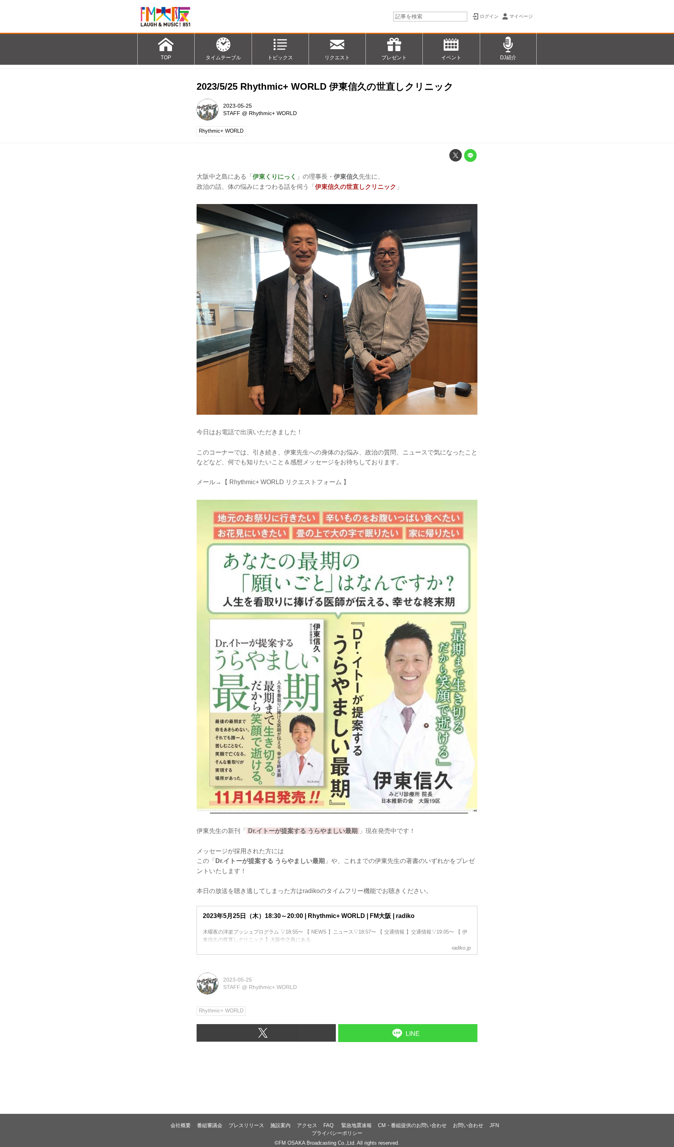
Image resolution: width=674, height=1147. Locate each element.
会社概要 (180, 1125)
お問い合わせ (468, 1125)
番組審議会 (209, 1125)
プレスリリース (246, 1125)
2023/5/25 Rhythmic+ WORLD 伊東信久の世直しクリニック (325, 86)
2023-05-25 (237, 106)
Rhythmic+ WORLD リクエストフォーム (285, 482)
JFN (494, 1125)
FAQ (329, 1125)
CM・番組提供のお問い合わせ (412, 1125)
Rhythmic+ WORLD (273, 113)
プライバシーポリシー (337, 1133)
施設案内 (280, 1125)
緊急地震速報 (356, 1125)
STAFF (231, 113)
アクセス (307, 1125)
